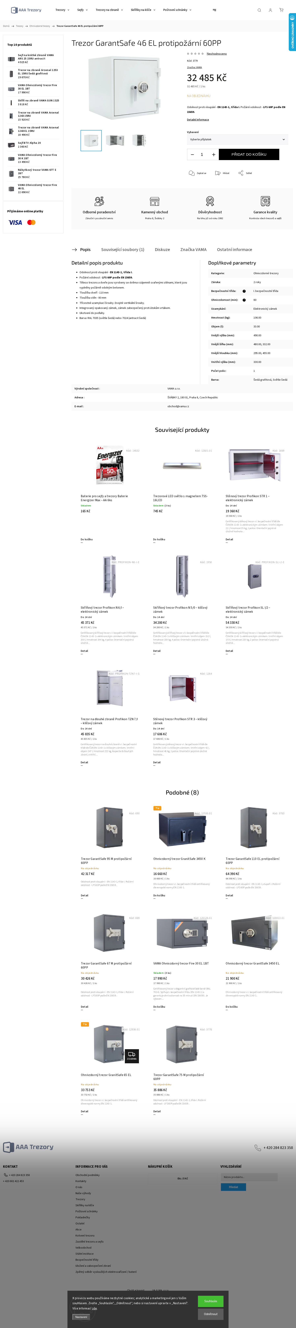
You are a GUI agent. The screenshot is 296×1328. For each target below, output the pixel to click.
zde (94, 1308)
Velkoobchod (83, 1248)
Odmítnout (211, 1314)
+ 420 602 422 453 (13, 1181)
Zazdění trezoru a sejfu (89, 1242)
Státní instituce (85, 1254)
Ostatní (80, 1224)
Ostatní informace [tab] (234, 249)
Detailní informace (198, 120)
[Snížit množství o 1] (192, 154)
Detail (229, 539)
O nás (79, 1187)
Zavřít (279, 186)
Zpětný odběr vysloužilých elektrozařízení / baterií (106, 1272)
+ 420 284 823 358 (278, 1148)
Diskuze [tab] (162, 249)
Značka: (194, 67)
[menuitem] (62, 10)
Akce (79, 1230)
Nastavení (81, 1317)
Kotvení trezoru (85, 1236)
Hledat (233, 1187)
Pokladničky (83, 1218)
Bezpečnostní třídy (87, 1260)
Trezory (80, 1199)
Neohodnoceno (217, 53)
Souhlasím (210, 1301)
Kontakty (81, 1181)
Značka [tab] (193, 249)
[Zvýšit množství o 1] (214, 154)
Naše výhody (83, 1193)
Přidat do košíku (249, 154)
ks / (182, 1179)
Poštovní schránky (87, 1211)
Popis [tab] (85, 249)
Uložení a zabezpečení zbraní (93, 1266)
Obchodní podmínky (88, 1175)
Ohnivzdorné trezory (266, 273)
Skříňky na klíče (85, 1205)
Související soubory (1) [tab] (122, 249)
